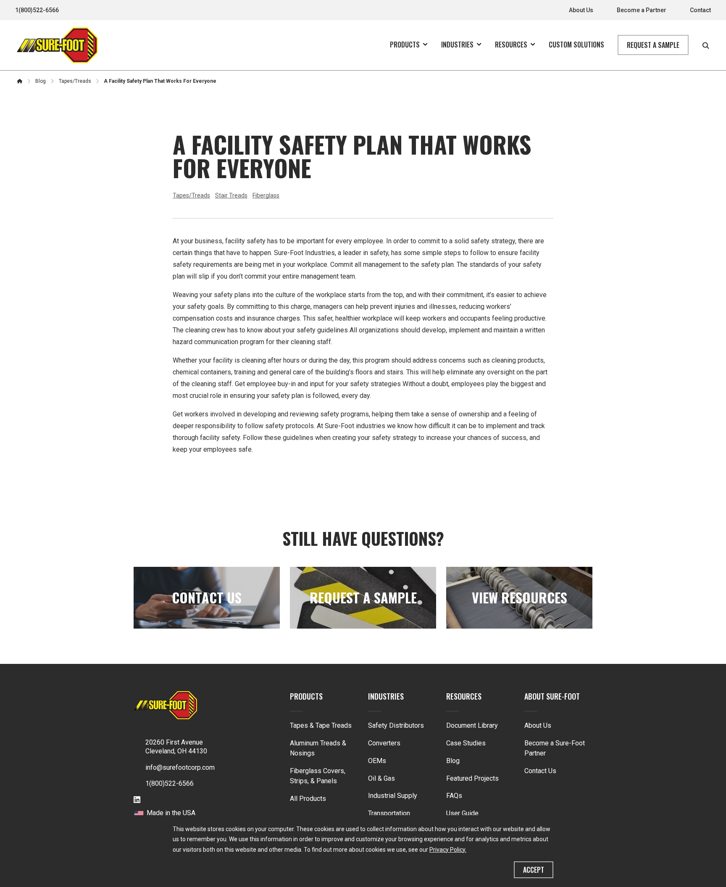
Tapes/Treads (191, 195)
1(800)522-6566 (37, 10)
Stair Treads (231, 195)
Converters (384, 743)
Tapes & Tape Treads (321, 725)
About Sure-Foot (552, 696)
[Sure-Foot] (57, 45)
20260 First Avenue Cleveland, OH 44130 (176, 746)
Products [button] (405, 44)
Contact (700, 10)
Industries (386, 696)
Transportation (389, 813)
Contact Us (540, 771)
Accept (533, 870)
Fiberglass (266, 195)
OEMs (377, 761)
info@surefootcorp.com (180, 767)
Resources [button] (511, 44)
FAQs (454, 796)
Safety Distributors (396, 725)
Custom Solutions (576, 44)
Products (306, 696)
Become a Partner (641, 10)
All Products (308, 799)
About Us (581, 10)
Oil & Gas (381, 778)
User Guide (462, 813)
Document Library (472, 725)
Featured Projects (472, 778)
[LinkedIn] (137, 800)
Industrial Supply (392, 796)
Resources (463, 696)
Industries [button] (457, 44)
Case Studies (466, 743)
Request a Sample (653, 45)
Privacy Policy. (447, 849)
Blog (453, 761)
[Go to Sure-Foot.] (20, 81)
